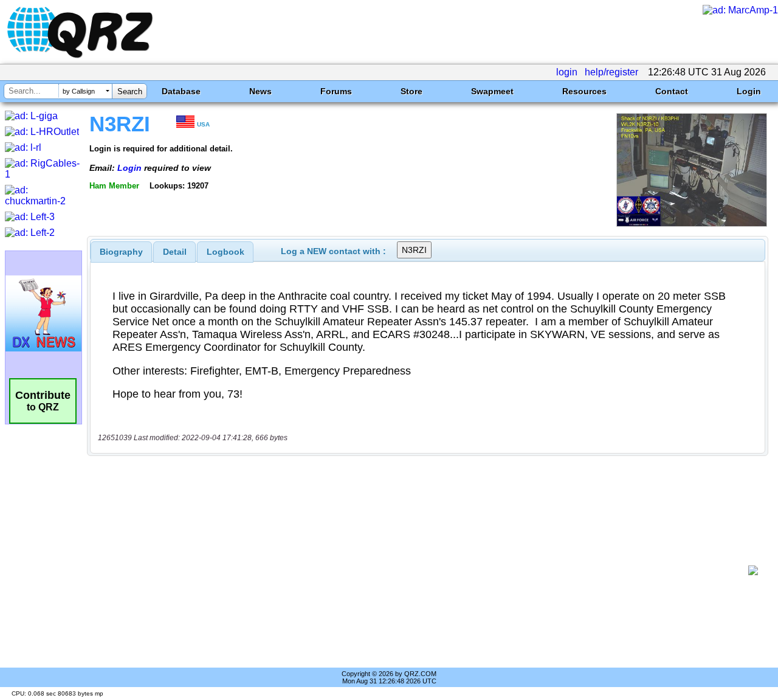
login (566, 72)
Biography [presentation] (121, 252)
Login (749, 91)
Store (411, 91)
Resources (584, 91)
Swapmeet (492, 91)
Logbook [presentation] (225, 252)
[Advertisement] (422, 570)
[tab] (121, 251)
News (260, 91)
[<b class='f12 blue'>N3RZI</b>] (691, 223)
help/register (611, 72)
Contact (671, 91)
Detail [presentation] (175, 252)
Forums (336, 91)
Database (181, 91)
